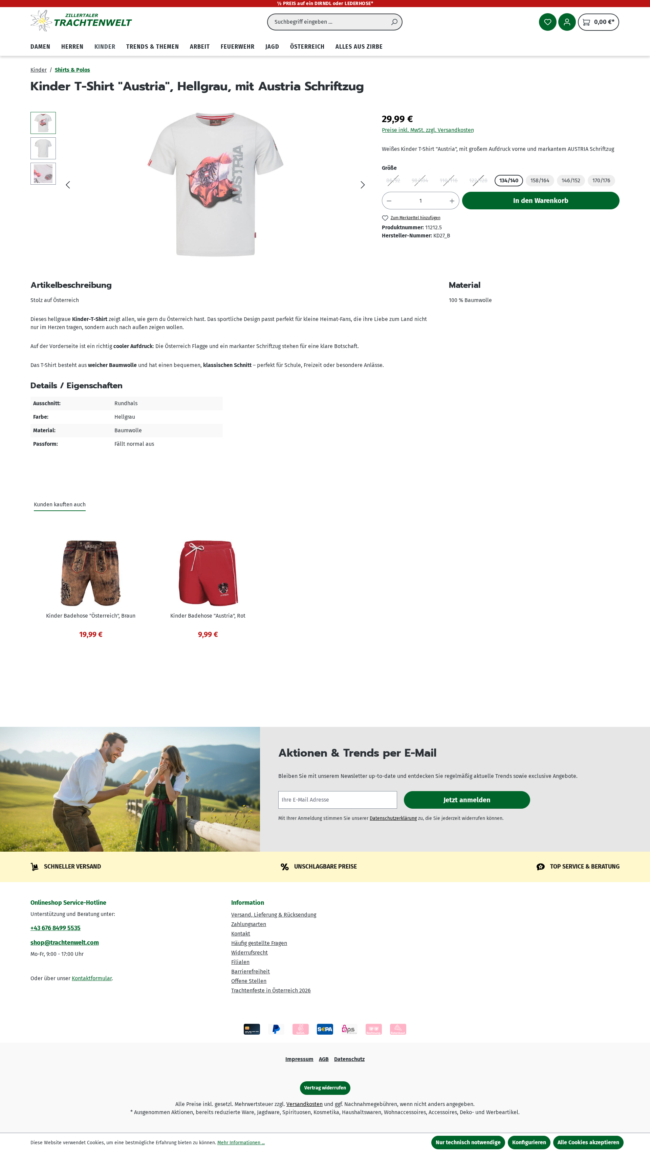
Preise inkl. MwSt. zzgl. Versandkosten (428, 130)
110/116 (451, 181)
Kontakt (240, 933)
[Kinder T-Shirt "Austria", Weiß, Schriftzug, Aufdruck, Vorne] (215, 184)
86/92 (395, 181)
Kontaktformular (92, 978)
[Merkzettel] (548, 22)
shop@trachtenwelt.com (64, 942)
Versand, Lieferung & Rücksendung (273, 915)
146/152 (571, 180)
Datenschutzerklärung (393, 818)
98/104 (422, 181)
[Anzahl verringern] (389, 200)
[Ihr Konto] (567, 22)
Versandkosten (304, 1104)
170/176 (601, 180)
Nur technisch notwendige (468, 1142)
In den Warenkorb (540, 201)
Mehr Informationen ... (241, 1143)
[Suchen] (394, 22)
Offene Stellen (248, 981)
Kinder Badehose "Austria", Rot (207, 616)
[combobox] (327, 22)
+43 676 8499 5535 (55, 928)
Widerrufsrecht (249, 952)
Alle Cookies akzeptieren (588, 1142)
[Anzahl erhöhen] (452, 200)
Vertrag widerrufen (325, 1088)
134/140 (508, 180)
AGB (324, 1059)
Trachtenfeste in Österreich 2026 (271, 990)
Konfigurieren (529, 1142)
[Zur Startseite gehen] (81, 20)
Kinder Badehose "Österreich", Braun (90, 616)
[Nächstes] (363, 185)
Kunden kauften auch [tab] (60, 504)
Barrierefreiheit (250, 971)
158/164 (539, 180)
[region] (199, 184)
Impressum (299, 1059)
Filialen (240, 962)
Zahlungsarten (248, 924)
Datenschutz (349, 1059)
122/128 (480, 181)
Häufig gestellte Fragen (259, 943)
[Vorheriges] (68, 185)
